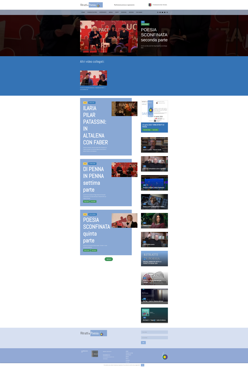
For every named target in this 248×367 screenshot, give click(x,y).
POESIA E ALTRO (129, 353)
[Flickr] (165, 12)
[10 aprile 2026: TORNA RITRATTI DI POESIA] (154, 116)
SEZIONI (127, 362)
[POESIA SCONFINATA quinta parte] (124, 220)
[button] (119, 12)
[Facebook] (160, 12)
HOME (127, 351)
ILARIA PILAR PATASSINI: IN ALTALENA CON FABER (95, 125)
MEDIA (127, 356)
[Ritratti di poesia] (91, 5)
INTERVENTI (128, 355)
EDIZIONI (128, 360)
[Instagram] (158, 12)
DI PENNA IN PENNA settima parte (93, 179)
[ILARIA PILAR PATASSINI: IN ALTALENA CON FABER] (124, 108)
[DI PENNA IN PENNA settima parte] (124, 169)
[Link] (154, 259)
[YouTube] (162, 12)
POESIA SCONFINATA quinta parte (96, 230)
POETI (127, 358)
